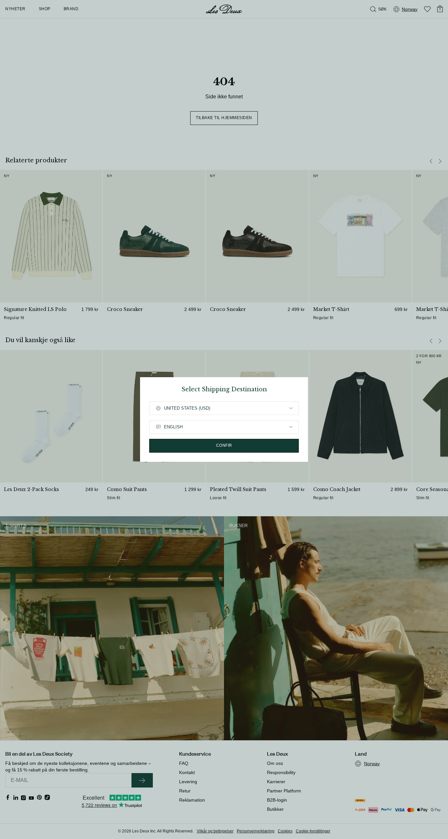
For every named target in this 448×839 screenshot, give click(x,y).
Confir (224, 445)
